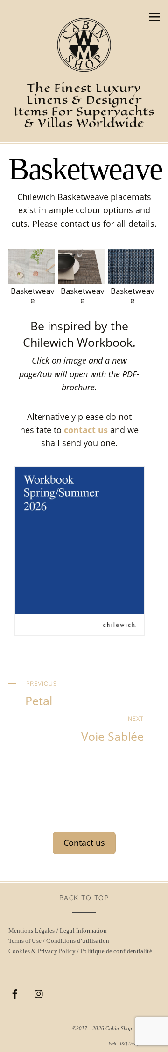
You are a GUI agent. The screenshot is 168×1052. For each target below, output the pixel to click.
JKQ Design (130, 1043)
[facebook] (14, 992)
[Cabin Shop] (84, 67)
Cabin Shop (118, 1028)
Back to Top (84, 898)
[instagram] (39, 992)
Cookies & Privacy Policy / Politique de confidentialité (80, 951)
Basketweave (85, 169)
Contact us (84, 842)
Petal (41, 694)
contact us (86, 429)
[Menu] (154, 16)
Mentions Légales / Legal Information (57, 930)
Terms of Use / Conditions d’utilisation (58, 941)
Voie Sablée (112, 729)
